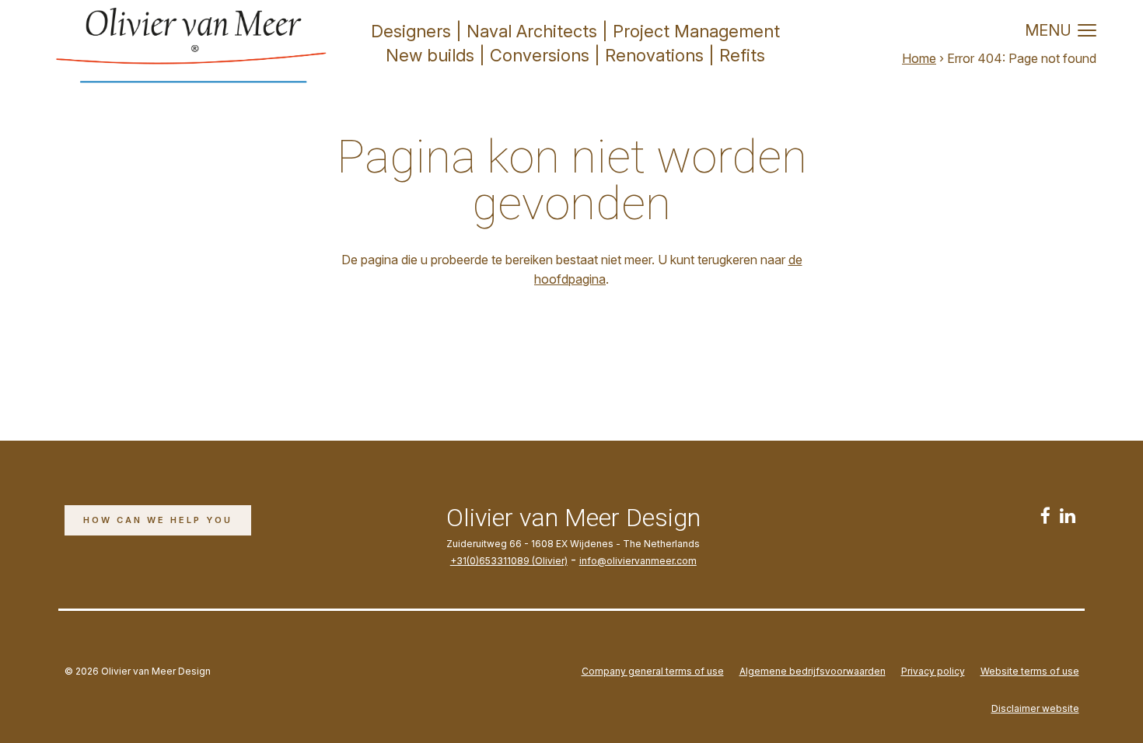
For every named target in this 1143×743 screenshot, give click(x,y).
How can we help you (157, 520)
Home (919, 58)
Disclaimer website (1035, 708)
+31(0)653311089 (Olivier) (509, 561)
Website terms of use (1029, 671)
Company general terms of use (653, 671)
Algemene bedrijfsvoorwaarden (812, 671)
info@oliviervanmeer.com (638, 561)
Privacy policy (933, 671)
